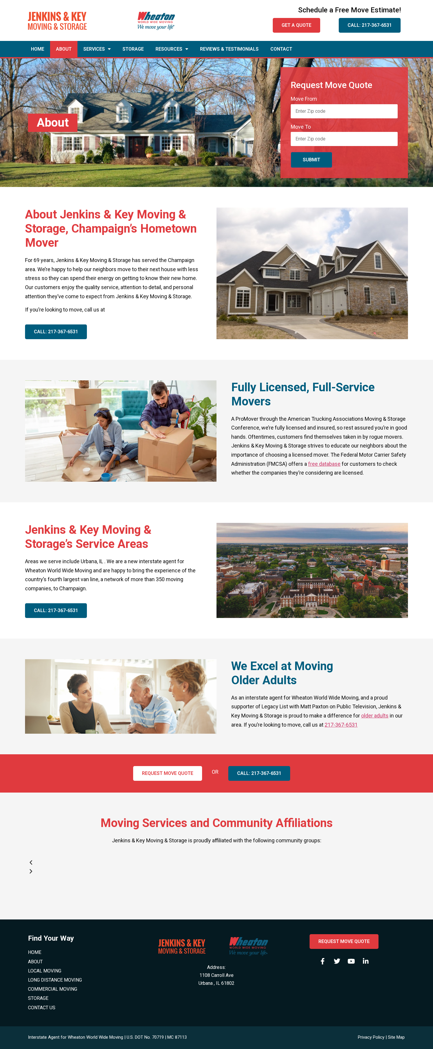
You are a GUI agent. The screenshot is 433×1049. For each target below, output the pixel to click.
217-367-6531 (341, 725)
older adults (375, 715)
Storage (133, 49)
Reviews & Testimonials (229, 49)
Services (94, 49)
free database (324, 464)
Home (37, 49)
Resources (169, 49)
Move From (304, 99)
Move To (301, 127)
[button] (216, 862)
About (64, 49)
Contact (281, 49)
